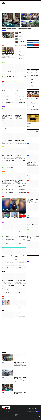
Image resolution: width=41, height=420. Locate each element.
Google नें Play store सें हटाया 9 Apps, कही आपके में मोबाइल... (22, 286)
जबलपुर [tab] (22, 30)
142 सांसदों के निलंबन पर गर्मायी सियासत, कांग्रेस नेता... (34, 102)
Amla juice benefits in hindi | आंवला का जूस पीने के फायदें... (22, 267)
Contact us (35, 418)
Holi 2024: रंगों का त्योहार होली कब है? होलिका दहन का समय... (9, 189)
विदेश (3, 310)
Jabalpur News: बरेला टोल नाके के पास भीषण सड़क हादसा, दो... (22, 35)
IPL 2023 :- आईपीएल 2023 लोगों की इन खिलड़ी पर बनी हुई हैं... (9, 167)
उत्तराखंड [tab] (21, 45)
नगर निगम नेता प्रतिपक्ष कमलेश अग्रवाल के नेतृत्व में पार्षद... (34, 106)
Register (34, 0)
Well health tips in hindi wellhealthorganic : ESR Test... (22, 261)
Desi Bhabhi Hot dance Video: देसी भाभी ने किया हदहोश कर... (5, 305)
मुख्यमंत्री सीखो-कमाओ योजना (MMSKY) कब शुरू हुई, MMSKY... (10, 240)
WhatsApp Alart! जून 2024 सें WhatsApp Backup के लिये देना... (22, 289)
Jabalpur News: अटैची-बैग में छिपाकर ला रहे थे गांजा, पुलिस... (22, 32)
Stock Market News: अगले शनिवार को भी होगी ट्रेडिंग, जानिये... (22, 103)
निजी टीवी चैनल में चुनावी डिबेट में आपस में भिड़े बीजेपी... (22, 218)
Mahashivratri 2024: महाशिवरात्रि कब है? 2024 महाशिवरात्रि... (22, 186)
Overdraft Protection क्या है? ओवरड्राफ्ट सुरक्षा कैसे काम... (9, 103)
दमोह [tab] (24, 30)
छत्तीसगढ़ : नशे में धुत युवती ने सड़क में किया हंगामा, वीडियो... (7, 55)
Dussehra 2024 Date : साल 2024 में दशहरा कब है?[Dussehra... (22, 189)
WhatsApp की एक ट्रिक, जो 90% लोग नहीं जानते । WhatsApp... (22, 292)
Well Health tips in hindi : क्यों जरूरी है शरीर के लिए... (9, 267)
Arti (27, 201)
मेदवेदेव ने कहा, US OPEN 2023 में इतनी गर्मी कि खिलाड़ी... (10, 164)
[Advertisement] (27, 6)
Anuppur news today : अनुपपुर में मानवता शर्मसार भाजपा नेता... (32, 212)
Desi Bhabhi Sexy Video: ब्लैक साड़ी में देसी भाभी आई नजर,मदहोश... (34, 76)
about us (37, 418)
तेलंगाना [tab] (19, 45)
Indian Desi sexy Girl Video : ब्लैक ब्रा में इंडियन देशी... (34, 79)
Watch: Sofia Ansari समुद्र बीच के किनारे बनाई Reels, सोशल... (14, 218)
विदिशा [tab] (20, 30)
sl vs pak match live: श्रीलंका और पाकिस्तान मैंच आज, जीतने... (22, 161)
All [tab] (18, 30)
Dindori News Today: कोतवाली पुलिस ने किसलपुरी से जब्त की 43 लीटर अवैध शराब (14, 28)
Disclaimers (25, 418)
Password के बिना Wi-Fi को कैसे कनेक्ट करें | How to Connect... (10, 286)
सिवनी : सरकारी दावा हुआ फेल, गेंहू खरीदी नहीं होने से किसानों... (20, 393)
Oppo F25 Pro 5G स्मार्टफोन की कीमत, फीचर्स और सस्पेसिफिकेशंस (32, 200)
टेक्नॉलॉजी (3, 271)
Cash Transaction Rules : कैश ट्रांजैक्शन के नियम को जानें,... (10, 95)
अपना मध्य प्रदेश (4, 30)
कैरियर (3, 222)
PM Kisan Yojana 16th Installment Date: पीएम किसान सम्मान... (22, 58)
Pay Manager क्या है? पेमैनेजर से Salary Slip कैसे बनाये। (22, 243)
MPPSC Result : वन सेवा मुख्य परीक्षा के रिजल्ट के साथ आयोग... (9, 243)
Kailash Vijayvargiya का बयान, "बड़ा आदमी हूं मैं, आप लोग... (35, 109)
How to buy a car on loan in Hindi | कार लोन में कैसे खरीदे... (22, 76)
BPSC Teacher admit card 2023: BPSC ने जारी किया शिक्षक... (22, 236)
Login (31, 0)
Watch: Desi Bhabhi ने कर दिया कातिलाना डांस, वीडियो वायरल (5, 218)
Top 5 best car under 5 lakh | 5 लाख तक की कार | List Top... (10, 76)
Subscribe (37, 411)
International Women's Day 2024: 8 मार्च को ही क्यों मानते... (22, 51)
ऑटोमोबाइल (4, 62)
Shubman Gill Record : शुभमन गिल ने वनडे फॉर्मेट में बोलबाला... (22, 164)
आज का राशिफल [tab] (25, 171)
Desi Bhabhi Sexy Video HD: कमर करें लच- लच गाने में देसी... (34, 72)
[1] (38, 0)
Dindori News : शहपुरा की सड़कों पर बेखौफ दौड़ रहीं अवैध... (22, 38)
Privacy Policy (32, 418)
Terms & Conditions (28, 418)
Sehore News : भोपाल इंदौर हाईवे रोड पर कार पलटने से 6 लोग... (32, 163)
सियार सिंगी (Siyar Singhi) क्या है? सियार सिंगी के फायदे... (9, 186)
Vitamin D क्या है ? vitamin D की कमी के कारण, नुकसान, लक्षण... (9, 264)
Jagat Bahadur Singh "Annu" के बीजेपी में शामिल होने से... (22, 411)
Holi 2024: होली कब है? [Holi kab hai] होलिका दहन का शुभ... (9, 193)
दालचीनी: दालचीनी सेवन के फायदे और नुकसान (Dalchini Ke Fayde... (9, 261)
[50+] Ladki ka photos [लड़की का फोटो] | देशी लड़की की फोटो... (35, 82)
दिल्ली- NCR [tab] (17, 45)
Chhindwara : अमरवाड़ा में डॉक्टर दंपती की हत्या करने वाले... (22, 408)
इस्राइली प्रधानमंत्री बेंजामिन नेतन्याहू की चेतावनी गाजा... (22, 315)
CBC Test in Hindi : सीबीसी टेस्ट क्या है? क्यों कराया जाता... (22, 264)
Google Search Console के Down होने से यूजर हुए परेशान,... (10, 292)
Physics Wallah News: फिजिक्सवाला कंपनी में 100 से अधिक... (22, 240)
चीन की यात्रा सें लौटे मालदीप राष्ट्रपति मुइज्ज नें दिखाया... (22, 312)
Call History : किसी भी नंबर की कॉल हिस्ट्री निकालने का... (9, 289)
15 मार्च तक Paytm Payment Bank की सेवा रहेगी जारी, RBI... (22, 99)
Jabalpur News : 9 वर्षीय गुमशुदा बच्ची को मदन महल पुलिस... (8, 39)
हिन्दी (36, 0)
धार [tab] (21, 30)
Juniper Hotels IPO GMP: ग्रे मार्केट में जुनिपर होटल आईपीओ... (22, 95)
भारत (3, 45)
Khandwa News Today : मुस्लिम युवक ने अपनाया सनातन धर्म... (32, 151)
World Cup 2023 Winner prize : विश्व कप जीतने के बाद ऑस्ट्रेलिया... (10, 161)
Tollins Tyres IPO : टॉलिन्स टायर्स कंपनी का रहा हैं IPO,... (10, 99)
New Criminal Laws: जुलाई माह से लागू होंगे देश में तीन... (22, 54)
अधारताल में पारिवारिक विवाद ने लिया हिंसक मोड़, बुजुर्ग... (22, 41)
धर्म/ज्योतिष (4, 171)
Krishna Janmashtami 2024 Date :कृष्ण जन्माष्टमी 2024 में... (22, 193)
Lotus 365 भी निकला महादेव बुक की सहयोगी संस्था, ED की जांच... (22, 47)
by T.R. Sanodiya (4, 26)
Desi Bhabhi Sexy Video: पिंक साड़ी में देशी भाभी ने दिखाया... (35, 98)
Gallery (3, 0)
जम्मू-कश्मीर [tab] (24, 45)
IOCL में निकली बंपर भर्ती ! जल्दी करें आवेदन (9, 236)
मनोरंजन (3, 106)
